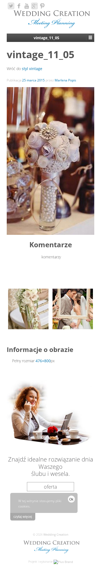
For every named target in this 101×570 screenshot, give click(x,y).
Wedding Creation (55, 534)
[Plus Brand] (63, 561)
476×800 (43, 360)
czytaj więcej (22, 517)
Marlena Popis (65, 80)
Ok (71, 499)
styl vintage (32, 68)
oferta (50, 486)
